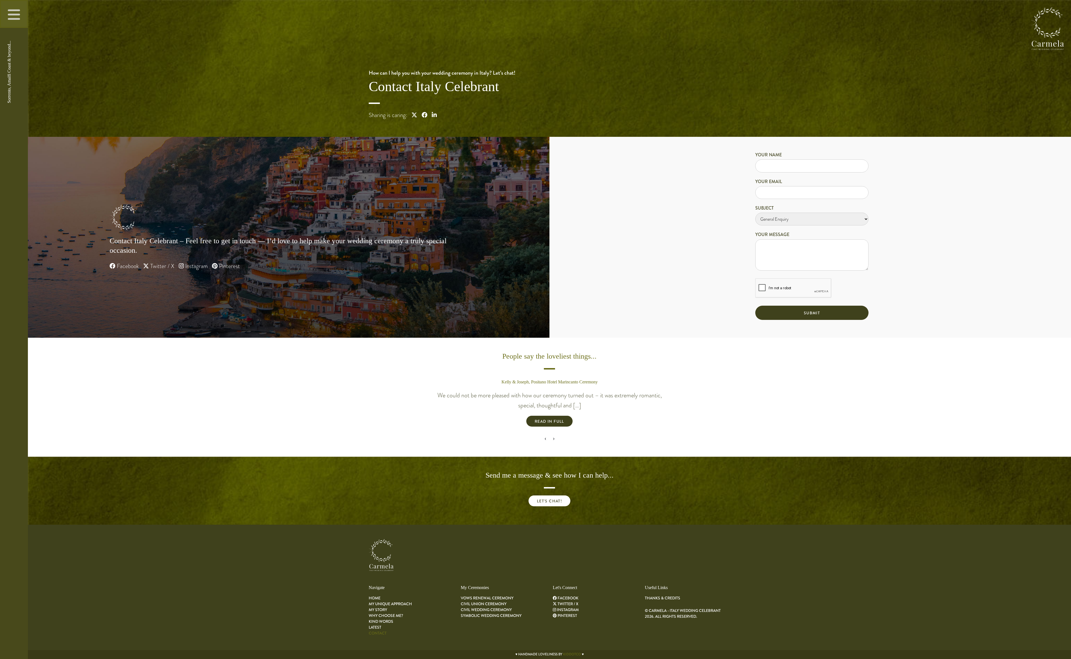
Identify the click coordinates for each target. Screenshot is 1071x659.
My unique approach (390, 604)
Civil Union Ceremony (483, 604)
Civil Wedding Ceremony (486, 609)
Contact (378, 633)
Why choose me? (386, 615)
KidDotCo (572, 654)
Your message (772, 234)
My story (378, 609)
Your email (768, 181)
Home (374, 598)
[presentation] (545, 438)
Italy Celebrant (156, 241)
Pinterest (229, 266)
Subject (764, 208)
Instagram (196, 266)
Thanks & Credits (662, 598)
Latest (375, 627)
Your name (768, 155)
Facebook (127, 266)
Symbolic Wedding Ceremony (491, 615)
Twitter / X (161, 266)
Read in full (549, 421)
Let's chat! (549, 501)
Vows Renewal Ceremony (487, 598)
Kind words (381, 621)
